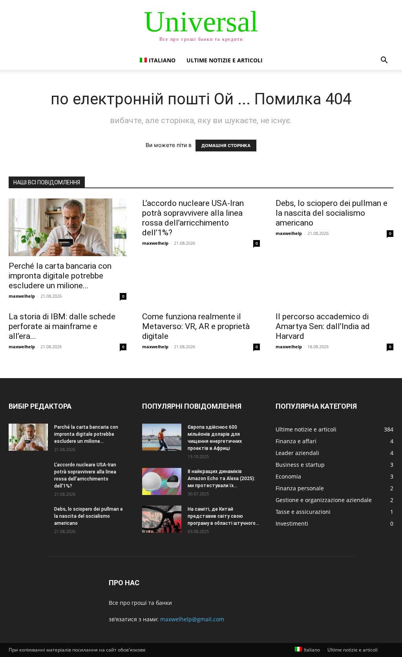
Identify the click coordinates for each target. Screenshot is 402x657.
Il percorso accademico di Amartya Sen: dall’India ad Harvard (323, 326)
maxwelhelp (22, 296)
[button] (384, 61)
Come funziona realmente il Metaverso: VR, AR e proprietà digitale (196, 326)
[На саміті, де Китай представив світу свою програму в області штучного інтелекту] (161, 519)
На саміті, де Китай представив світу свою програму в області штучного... (223, 516)
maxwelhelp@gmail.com (192, 619)
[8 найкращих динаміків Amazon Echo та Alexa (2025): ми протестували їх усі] (161, 481)
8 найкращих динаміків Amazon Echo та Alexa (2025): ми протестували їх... (221, 478)
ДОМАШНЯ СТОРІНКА (225, 145)
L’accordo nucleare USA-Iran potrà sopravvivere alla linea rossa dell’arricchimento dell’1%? (193, 217)
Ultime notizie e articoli (224, 60)
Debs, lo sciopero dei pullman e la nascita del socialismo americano (331, 212)
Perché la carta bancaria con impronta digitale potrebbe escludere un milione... (60, 275)
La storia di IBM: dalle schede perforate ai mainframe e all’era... (62, 326)
